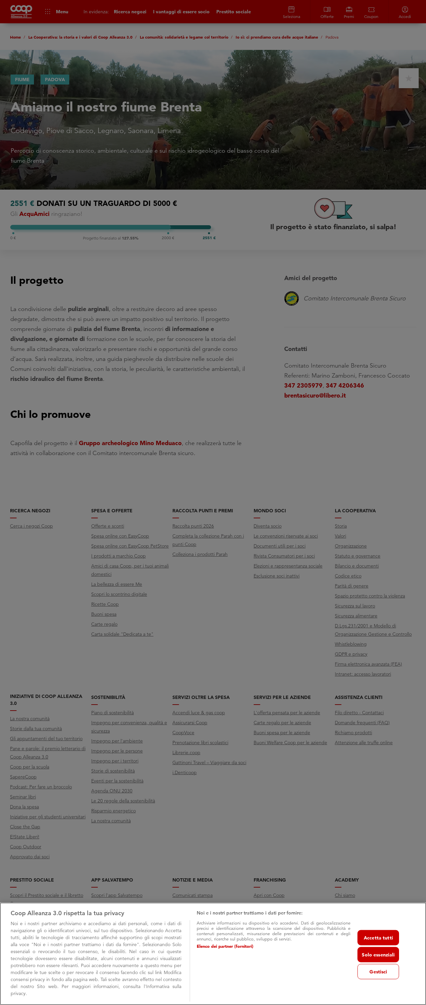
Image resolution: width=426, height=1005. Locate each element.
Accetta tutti (378, 937)
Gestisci (378, 971)
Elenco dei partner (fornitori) (225, 946)
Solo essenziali (378, 954)
